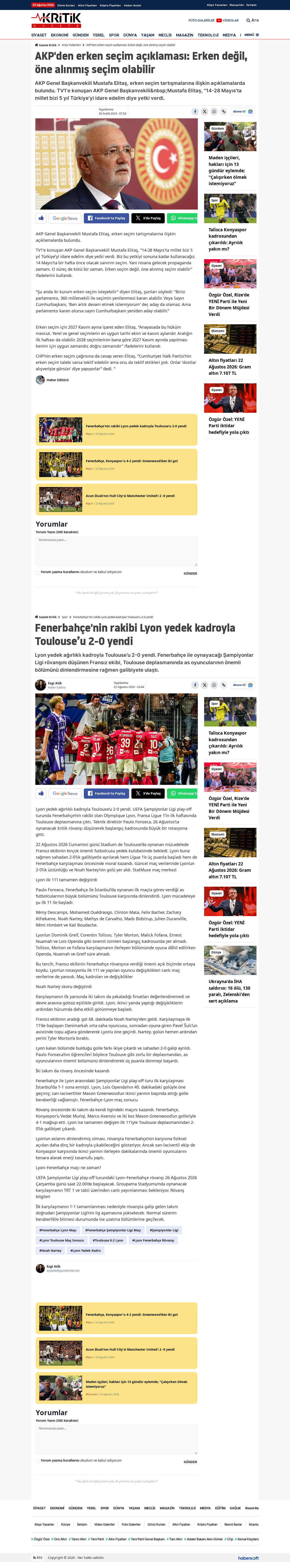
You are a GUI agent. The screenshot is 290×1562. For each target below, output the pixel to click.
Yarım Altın (77, 1539)
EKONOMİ (59, 35)
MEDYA (229, 35)
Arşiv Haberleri (71, 45)
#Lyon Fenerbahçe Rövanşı (153, 1240)
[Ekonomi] (230, 338)
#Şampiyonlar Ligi (164, 1230)
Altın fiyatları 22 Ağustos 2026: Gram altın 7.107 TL (230, 366)
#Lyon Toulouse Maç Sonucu (61, 1240)
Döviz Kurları (66, 5)
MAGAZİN (184, 35)
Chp (229, 1539)
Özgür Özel (40, 1539)
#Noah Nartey (50, 1250)
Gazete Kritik (47, 45)
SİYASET (39, 35)
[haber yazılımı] (248, 1557)
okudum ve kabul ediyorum (81, 572)
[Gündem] (230, 136)
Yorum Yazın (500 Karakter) (57, 532)
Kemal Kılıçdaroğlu (249, 1539)
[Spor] (230, 207)
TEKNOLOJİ (208, 35)
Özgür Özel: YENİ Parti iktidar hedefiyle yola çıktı (229, 425)
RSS (39, 1557)
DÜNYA (130, 35)
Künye (65, 1524)
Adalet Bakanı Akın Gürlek (203, 1539)
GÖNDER (190, 573)
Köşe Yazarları (217, 5)
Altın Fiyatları (87, 5)
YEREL (99, 35)
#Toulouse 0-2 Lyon (108, 1240)
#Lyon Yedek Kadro (85, 1250)
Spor (65, 617)
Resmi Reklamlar (257, 1508)
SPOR (114, 35)
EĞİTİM (220, 1508)
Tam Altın (174, 1539)
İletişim (251, 5)
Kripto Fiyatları (110, 5)
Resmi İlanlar (233, 1524)
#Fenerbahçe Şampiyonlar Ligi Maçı (113, 1230)
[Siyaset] (230, 273)
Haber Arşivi (132, 5)
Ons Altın (59, 1539)
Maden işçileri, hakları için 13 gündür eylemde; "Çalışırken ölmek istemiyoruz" (228, 170)
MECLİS (165, 35)
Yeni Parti (96, 1539)
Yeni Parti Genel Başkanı (146, 1539)
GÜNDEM (80, 35)
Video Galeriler (104, 1524)
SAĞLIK (235, 1508)
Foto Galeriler (131, 1524)
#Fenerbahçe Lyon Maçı (57, 1230)
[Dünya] (230, 960)
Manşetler (237, 5)
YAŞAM (147, 35)
